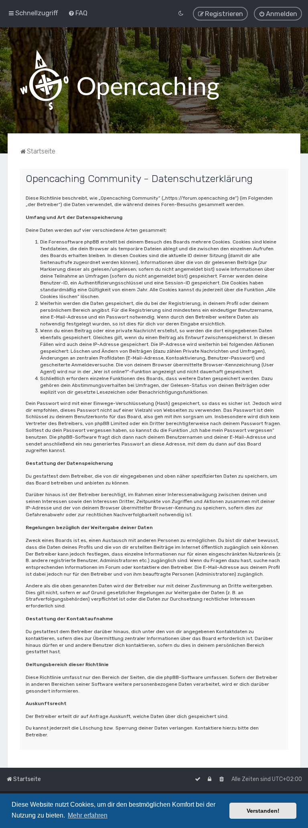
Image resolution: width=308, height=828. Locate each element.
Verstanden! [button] (263, 811)
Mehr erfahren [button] (87, 815)
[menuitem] (77, 13)
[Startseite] (119, 80)
